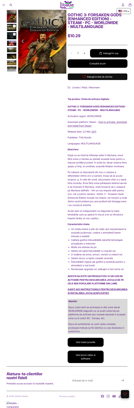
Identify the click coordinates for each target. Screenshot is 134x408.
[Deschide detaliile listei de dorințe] (125, 394)
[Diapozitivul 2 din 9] (11, 27)
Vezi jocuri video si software (85, 357)
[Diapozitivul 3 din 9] (11, 35)
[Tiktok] (120, 396)
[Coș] (130, 4)
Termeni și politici (67, 396)
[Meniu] (4, 5)
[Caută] (10, 4)
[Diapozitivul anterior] (21, 41)
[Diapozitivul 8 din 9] (11, 69)
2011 (93, 131)
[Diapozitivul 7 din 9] (11, 62)
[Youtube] (114, 396)
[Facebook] (102, 396)
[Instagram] (108, 396)
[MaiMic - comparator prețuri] (67, 404)
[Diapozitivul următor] (62, 41)
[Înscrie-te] (122, 380)
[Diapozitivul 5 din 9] (11, 49)
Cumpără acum (97, 63)
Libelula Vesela (21, 396)
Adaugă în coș (110, 53)
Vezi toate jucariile (85, 342)
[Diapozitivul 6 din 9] (11, 56)
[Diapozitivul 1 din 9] (11, 16)
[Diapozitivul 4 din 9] (11, 43)
